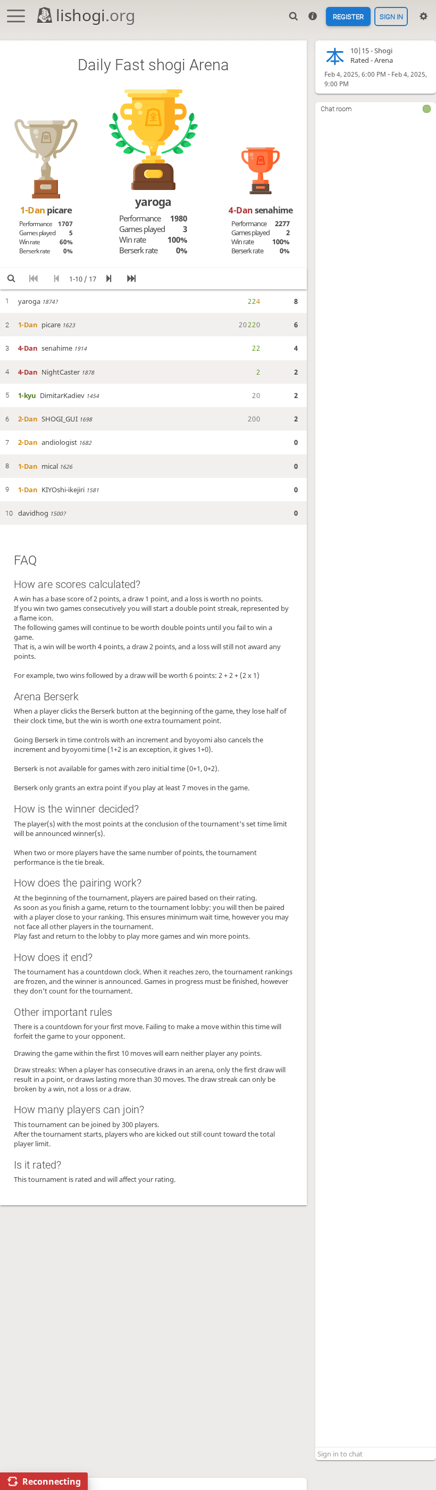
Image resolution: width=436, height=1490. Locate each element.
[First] (33, 278)
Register (348, 16)
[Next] (109, 278)
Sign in (391, 16)
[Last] (131, 278)
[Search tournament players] (11, 278)
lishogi (95, 15)
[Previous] (56, 278)
